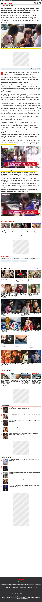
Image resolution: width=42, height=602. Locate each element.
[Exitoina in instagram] (35, 3)
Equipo (35, 587)
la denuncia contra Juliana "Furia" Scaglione (26, 134)
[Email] (39, 69)
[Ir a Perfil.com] (38, 1)
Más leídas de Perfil (6, 457)
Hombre (31, 584)
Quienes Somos (15, 587)
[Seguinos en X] (40, 3)
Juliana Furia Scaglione (6, 258)
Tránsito (26, 590)
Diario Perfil (4, 584)
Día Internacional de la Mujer (16, 72)
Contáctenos (23, 587)
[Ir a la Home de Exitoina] (9, 3)
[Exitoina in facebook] (37, 3)
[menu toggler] (2, 3)
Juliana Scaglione (16, 258)
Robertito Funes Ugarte (35, 258)
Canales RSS (7, 587)
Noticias (14, 584)
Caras (9, 584)
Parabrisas (38, 584)
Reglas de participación (18, 590)
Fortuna (26, 584)
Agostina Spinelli (5, 134)
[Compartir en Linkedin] (37, 69)
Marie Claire (20, 584)
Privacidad (30, 587)
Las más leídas (5, 406)
